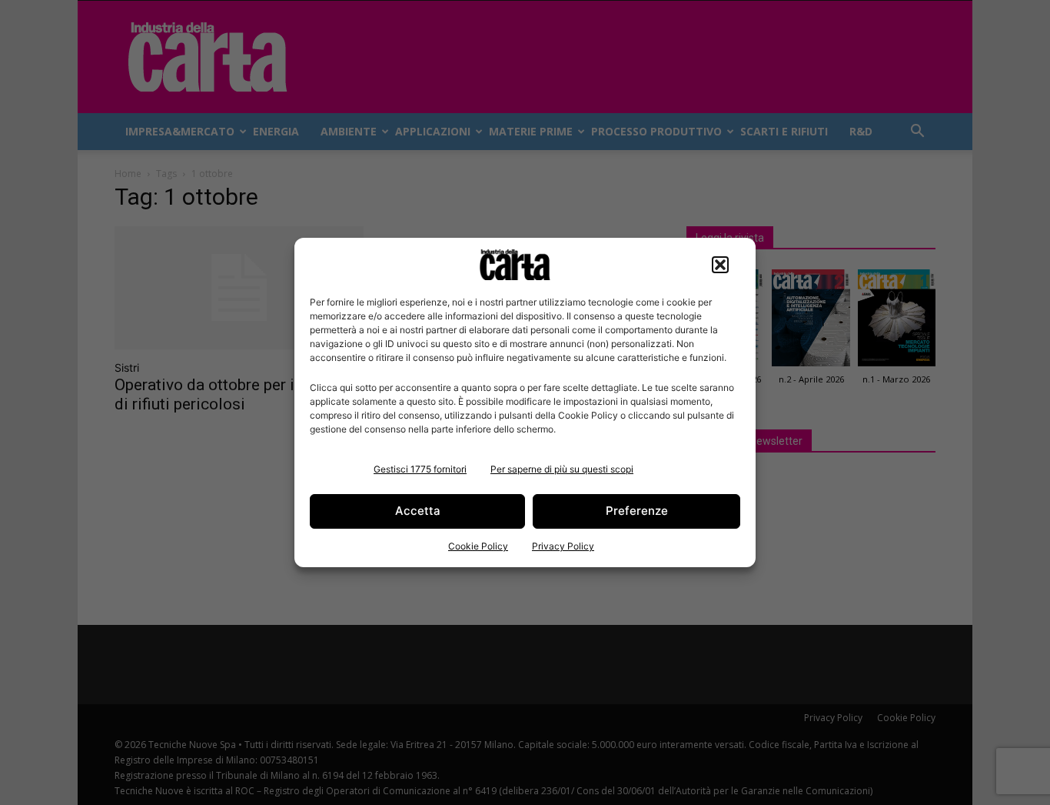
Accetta (417, 510)
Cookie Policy (478, 546)
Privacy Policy (563, 546)
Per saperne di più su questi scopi (561, 469)
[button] (720, 264)
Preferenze (637, 510)
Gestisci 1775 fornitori (420, 469)
